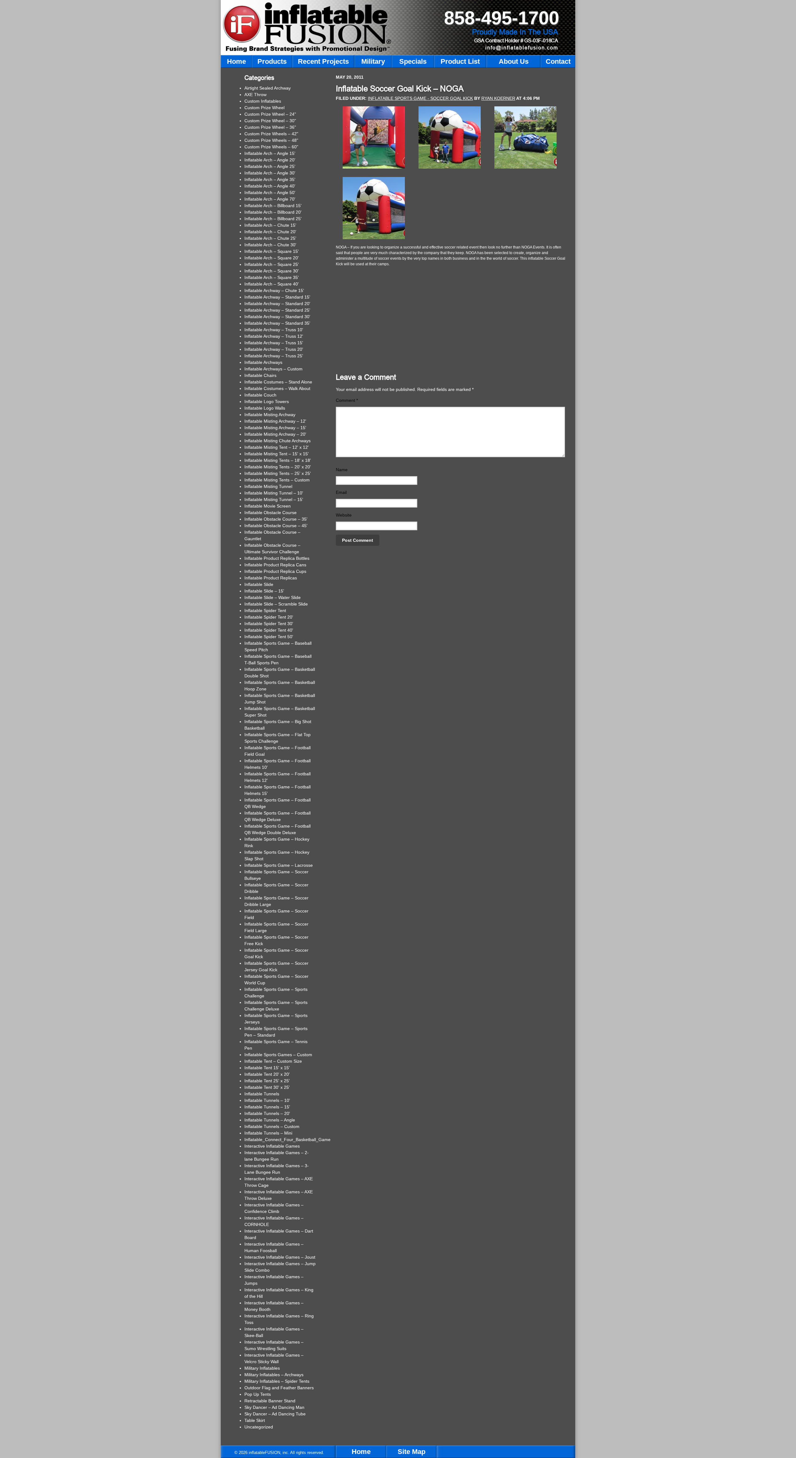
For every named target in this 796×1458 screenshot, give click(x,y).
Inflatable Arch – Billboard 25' (273, 218)
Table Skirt (254, 1420)
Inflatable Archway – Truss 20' (273, 349)
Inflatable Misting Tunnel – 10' (273, 492)
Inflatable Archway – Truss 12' (273, 336)
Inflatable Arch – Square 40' (271, 283)
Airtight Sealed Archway (267, 88)
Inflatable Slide (258, 584)
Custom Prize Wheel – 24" (270, 114)
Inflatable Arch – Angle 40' (269, 185)
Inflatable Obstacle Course (270, 512)
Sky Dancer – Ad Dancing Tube (275, 1413)
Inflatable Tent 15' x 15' (267, 1067)
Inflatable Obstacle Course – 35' (276, 519)
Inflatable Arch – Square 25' (271, 264)
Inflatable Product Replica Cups (275, 571)
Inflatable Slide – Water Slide (272, 597)
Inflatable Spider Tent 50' (268, 636)
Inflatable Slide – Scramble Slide (276, 603)
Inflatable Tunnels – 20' (267, 1113)
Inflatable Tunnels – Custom (271, 1126)
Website (344, 515)
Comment (347, 400)
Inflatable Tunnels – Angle (269, 1119)
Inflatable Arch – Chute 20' (270, 231)
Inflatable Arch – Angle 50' (269, 192)
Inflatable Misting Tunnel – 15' (273, 499)
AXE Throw (255, 94)
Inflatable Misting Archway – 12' (275, 421)
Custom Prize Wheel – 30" (270, 120)
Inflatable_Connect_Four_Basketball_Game (287, 1139)
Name (342, 469)
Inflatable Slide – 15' (264, 590)
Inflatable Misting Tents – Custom (277, 479)
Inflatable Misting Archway (269, 414)
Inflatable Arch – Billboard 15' (273, 205)
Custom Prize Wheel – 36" (270, 127)
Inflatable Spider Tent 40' (268, 630)
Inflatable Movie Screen (267, 506)
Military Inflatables (262, 1368)
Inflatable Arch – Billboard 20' (273, 212)
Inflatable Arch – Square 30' (271, 270)
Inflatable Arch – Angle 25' (269, 166)
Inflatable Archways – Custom (273, 368)
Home (361, 1452)
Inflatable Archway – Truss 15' (273, 342)
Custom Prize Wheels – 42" (271, 133)
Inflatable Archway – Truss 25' (273, 355)
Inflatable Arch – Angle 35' (269, 179)
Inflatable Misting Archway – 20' (275, 434)
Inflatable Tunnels (261, 1093)
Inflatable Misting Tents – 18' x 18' (277, 460)
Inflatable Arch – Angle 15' (269, 153)
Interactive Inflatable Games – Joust (279, 1257)
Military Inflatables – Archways (273, 1374)
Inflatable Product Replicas (270, 577)
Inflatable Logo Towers (266, 401)
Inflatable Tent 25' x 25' (267, 1080)
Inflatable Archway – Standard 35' (277, 323)
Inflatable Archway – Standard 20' (277, 303)
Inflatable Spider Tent (265, 610)
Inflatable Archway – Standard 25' (277, 310)
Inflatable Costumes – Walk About (277, 388)
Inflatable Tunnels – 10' (267, 1100)
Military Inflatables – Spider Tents (276, 1381)
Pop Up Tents (257, 1394)
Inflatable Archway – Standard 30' (277, 316)
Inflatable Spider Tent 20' (268, 617)
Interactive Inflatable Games (272, 1146)
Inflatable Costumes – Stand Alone (278, 381)
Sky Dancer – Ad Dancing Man (274, 1407)
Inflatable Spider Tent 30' (268, 623)
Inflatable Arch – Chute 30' (270, 244)
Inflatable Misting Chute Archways (277, 440)
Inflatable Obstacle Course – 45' (276, 525)
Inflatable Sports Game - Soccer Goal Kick (420, 98)
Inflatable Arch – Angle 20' (269, 159)
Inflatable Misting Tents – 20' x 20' (277, 466)
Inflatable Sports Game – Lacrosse (278, 865)
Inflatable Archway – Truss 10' (273, 329)
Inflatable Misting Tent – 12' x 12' (276, 447)
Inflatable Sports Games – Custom (278, 1054)
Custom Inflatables (262, 101)
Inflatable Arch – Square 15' (271, 251)
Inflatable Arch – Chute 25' (270, 238)
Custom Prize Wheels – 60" (271, 146)
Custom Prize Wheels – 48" (271, 140)
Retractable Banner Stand (269, 1400)
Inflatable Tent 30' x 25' (267, 1087)
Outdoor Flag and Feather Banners (279, 1387)
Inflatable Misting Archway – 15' (275, 427)
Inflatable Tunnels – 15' (267, 1106)
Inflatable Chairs (260, 375)
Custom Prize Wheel (264, 107)
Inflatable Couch (260, 394)
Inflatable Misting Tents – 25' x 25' (277, 473)
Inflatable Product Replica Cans (275, 564)
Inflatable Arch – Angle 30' (269, 172)
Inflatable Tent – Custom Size (273, 1061)
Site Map (411, 1452)
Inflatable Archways (263, 362)
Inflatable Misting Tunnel (268, 486)
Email (341, 492)
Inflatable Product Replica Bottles (276, 558)
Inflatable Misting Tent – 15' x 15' (276, 453)
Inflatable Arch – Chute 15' (270, 225)
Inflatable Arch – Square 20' (271, 257)
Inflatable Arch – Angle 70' (269, 199)
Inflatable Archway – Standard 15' (277, 297)
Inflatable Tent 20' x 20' (267, 1074)
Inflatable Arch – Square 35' (271, 277)
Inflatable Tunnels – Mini (268, 1133)
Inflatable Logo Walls (264, 408)
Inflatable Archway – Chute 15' (274, 290)
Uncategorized (258, 1426)
